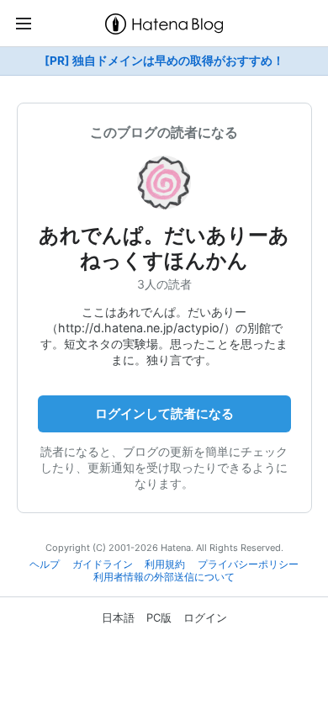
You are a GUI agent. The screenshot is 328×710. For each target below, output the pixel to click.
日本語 (118, 617)
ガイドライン (102, 564)
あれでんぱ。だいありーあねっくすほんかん (164, 248)
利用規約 (165, 564)
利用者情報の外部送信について (164, 577)
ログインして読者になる (164, 413)
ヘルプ (44, 564)
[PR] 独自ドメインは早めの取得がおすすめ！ (164, 60)
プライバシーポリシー (248, 564)
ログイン (205, 617)
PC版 (159, 617)
